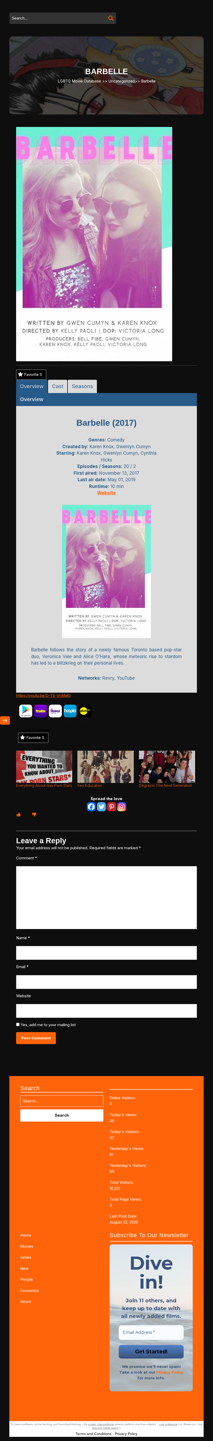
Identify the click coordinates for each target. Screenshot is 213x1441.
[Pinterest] (111, 806)
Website (23, 995)
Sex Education (89, 785)
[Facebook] (91, 806)
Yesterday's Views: (127, 1148)
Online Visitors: (123, 1097)
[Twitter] (101, 806)
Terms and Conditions (93, 1434)
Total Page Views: (126, 1199)
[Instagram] (121, 806)
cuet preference (168, 1424)
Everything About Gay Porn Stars (44, 785)
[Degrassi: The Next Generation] (167, 767)
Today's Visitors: (125, 1131)
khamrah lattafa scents (105, 1427)
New (24, 1268)
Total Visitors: (122, 1182)
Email (22, 966)
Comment (26, 857)
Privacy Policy (169, 1372)
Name (23, 937)
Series (25, 1257)
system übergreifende (101, 1424)
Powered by (24, 729)
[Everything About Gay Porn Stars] (44, 767)
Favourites (29, 1290)
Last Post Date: (124, 1216)
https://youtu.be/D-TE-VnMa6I (43, 695)
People (26, 1279)
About (25, 1301)
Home (25, 1235)
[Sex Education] (105, 767)
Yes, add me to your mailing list (47, 1024)
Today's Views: (124, 1114)
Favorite (33, 374)
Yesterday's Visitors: (129, 1165)
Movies (27, 1246)
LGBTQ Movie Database (79, 80)
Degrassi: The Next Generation (165, 785)
